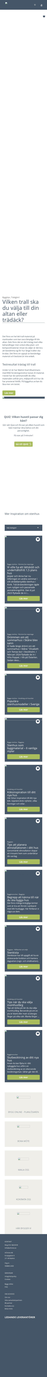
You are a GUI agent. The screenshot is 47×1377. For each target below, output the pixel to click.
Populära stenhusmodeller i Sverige (23, 702)
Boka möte (9, 1309)
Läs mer (9, 392)
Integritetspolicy (10, 1276)
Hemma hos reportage (26, 564)
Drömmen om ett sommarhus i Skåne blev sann (22, 640)
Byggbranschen (12, 894)
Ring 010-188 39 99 (11, 1245)
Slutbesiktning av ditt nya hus (23, 1059)
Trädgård (15, 297)
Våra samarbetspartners (13, 1300)
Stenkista (13, 952)
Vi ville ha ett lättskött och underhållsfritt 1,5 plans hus (23, 570)
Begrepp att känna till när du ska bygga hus (23, 898)
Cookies (7, 1279)
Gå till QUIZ (22, 444)
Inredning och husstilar (26, 698)
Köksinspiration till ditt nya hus (21, 793)
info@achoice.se (10, 1248)
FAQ (6, 1287)
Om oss (7, 1297)
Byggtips (6, 297)
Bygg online (9, 1284)
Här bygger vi (23, 1228)
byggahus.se (30, 381)
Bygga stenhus (12, 564)
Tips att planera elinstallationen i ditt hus (22, 846)
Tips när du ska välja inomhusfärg (20, 1003)
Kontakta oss (9, 1306)
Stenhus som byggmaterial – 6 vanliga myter (22, 748)
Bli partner (8, 1303)
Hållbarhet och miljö (21, 950)
